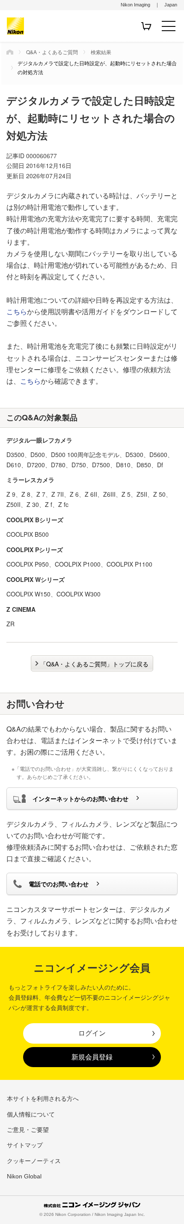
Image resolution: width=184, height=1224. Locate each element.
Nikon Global (24, 1176)
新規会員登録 (92, 1057)
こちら (16, 311)
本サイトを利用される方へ (43, 1098)
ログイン (92, 1033)
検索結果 (101, 51)
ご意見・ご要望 (28, 1129)
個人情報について (31, 1114)
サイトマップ (25, 1145)
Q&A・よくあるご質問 (52, 51)
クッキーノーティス (34, 1160)
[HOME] (9, 52)
